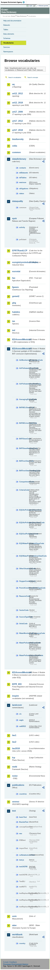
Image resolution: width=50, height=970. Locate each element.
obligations (23, 189)
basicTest (23, 817)
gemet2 (15, 296)
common (16, 152)
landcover (17, 705)
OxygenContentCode (24, 581)
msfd (14, 767)
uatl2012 (22, 726)
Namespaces (8, 52)
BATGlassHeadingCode (24, 448)
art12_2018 (17, 103)
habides (16, 312)
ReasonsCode (24, 596)
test (14, 811)
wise (14, 925)
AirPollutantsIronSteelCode (24, 384)
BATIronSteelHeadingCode (24, 471)
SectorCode (23, 610)
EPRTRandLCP (19, 250)
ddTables (22, 178)
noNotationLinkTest (24, 855)
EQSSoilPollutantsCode (24, 534)
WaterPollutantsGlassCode (24, 643)
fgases (15, 287)
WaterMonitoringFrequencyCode (24, 633)
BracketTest (23, 822)
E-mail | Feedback (10, 962)
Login (30, 5)
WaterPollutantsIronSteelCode (24, 655)
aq (13, 84)
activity (22, 227)
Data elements (8, 34)
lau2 (14, 742)
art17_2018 (17, 130)
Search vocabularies (14, 77)
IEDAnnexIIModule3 (20, 349)
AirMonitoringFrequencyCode (24, 360)
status (21, 193)
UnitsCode (23, 624)
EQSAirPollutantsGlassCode (24, 510)
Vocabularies (8, 43)
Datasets (6, 25)
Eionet (13, 16)
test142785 (23, 867)
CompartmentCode (24, 482)
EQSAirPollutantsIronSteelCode (24, 523)
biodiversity (18, 139)
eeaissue (22, 182)
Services (6, 47)
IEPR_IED (17, 684)
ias (13, 321)
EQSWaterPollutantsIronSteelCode (24, 556)
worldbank (17, 934)
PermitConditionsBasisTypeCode (24, 588)
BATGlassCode (24, 439)
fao (13, 278)
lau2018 (16, 748)
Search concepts (32, 77)
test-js (21, 860)
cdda (14, 146)
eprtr (14, 218)
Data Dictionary (22, 16)
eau (20, 833)
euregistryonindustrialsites (20, 262)
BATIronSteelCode (24, 461)
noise (15, 776)
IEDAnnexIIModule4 (20, 672)
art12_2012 (17, 93)
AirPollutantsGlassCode (24, 368)
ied (13, 330)
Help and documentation (12, 21)
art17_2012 (17, 121)
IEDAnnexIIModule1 (20, 339)
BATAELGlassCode (24, 407)
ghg (14, 303)
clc (20, 714)
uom (14, 916)
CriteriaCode (24, 490)
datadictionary (19, 159)
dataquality (17, 201)
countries (23, 794)
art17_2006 (17, 112)
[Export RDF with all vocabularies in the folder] (43, 161)
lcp (13, 757)
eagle (21, 720)
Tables (5, 30)
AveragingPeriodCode (24, 399)
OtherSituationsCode (24, 569)
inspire (15, 696)
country (22, 943)
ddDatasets (23, 173)
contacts (22, 168)
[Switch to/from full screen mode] (34, 6)
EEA (13, 2)
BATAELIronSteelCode (24, 423)
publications (18, 785)
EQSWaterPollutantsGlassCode (24, 543)
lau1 (14, 735)
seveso (15, 802)
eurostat (16, 271)
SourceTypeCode (24, 617)
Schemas (6, 38)
